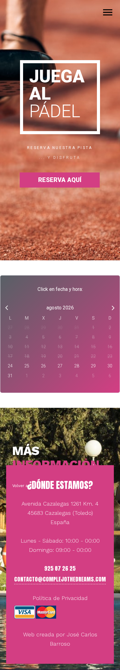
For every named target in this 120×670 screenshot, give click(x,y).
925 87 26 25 (60, 568)
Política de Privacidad (60, 598)
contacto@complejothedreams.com (60, 579)
